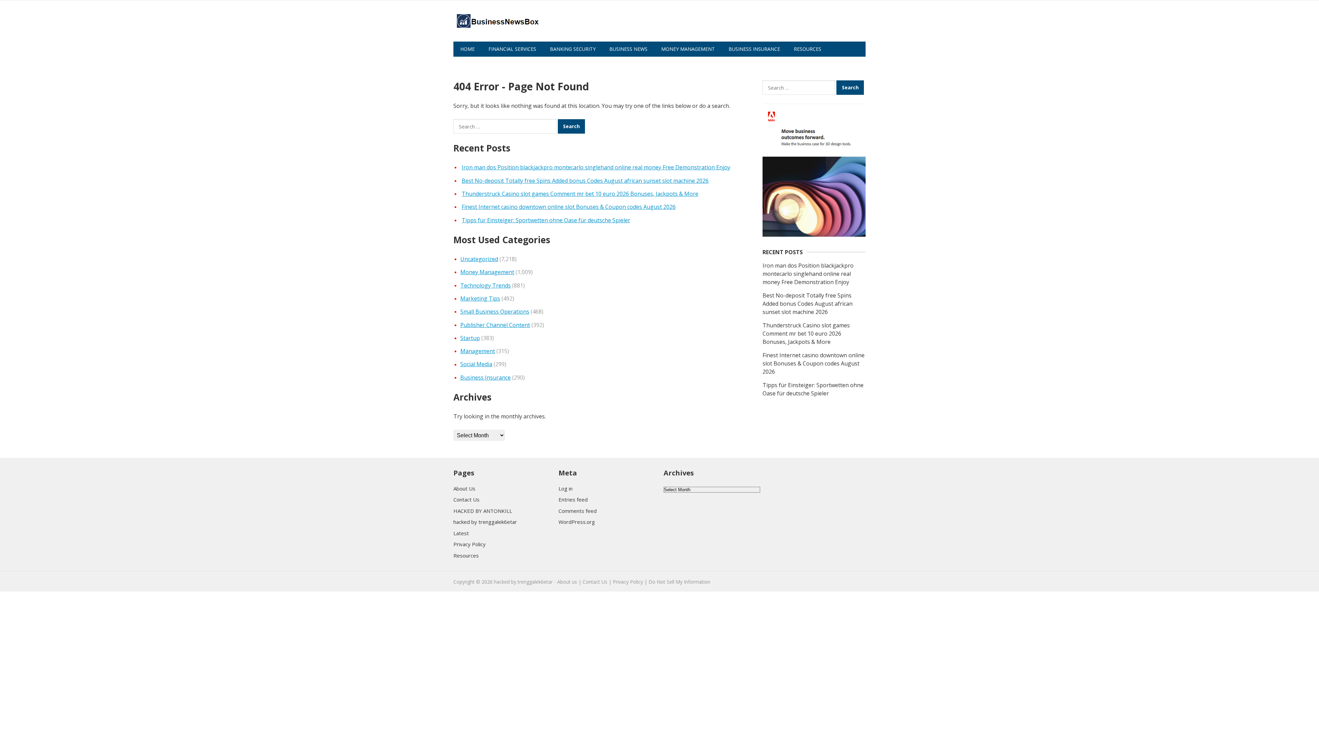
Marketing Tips (480, 298)
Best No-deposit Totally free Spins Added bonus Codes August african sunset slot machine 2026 (585, 180)
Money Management (688, 49)
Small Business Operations (494, 311)
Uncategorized (479, 259)
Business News (628, 49)
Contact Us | (597, 581)
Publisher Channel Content (495, 325)
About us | (569, 581)
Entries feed (573, 499)
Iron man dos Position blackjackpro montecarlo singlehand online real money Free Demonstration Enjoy (596, 167)
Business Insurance (754, 49)
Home (467, 49)
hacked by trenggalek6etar (485, 521)
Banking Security (573, 49)
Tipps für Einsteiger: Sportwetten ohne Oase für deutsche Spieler (546, 220)
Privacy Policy (469, 544)
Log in (566, 488)
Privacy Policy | (630, 581)
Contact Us (466, 499)
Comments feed (578, 510)
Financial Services (512, 49)
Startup (470, 338)
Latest (461, 533)
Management (477, 351)
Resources (807, 49)
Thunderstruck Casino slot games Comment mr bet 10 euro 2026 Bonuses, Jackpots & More (580, 194)
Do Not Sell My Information (679, 581)
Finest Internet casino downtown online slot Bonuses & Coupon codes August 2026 (569, 207)
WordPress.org (577, 521)
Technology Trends (485, 285)
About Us (472, 64)
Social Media (476, 364)
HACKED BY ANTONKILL (482, 510)
